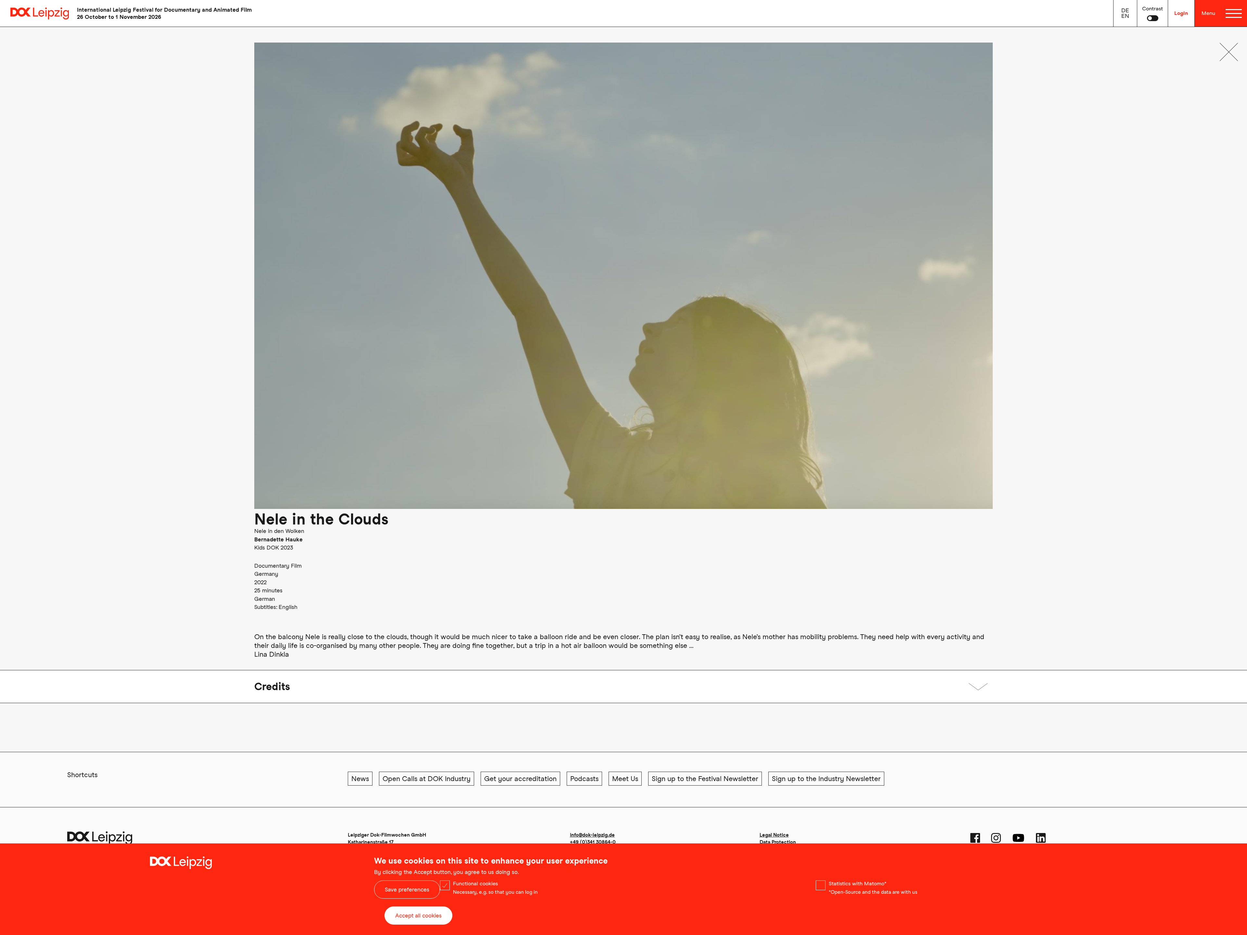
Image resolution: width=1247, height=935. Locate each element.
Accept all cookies (418, 915)
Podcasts (584, 779)
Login (1181, 13)
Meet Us (625, 779)
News (360, 779)
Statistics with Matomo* (858, 883)
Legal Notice (774, 835)
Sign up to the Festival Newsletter (705, 779)
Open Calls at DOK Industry (427, 779)
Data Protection (778, 842)
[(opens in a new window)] (975, 838)
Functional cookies (475, 883)
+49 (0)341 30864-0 (593, 842)
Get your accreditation (520, 779)
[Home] (34, 13)
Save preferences (407, 889)
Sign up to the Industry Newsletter (826, 779)
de (1125, 10)
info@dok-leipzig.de (592, 835)
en (1125, 16)
